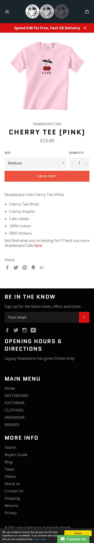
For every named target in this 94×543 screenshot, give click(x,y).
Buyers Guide (16, 454)
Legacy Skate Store (29, 527)
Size (7, 153)
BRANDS (12, 424)
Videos (10, 476)
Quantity (76, 153)
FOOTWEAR (14, 402)
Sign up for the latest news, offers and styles (43, 306)
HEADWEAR (14, 417)
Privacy (11, 512)
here (38, 245)
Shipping (12, 498)
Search (10, 447)
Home (10, 388)
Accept (78, 533)
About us (12, 483)
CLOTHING (14, 410)
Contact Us (14, 490)
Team (9, 469)
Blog (9, 461)
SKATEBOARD (16, 395)
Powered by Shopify (56, 527)
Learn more (40, 539)
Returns (11, 505)
